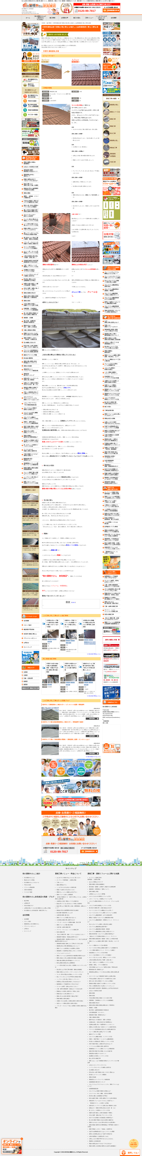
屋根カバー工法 (115, 112)
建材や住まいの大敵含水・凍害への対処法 (30, 326)
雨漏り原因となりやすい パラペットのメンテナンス (70, 972)
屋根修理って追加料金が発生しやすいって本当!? (112, 539)
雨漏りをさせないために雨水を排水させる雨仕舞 (31, 334)
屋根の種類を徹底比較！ (108, 351)
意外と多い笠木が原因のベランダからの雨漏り (31, 206)
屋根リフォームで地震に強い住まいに (66, 917)
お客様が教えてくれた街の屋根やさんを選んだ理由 (37, 908)
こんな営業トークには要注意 (111, 522)
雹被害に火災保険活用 (95, 1141)
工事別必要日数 (109, 410)
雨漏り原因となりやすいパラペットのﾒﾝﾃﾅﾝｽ (31, 229)
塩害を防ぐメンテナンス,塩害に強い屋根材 (31, 379)
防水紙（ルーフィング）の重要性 (97, 1074)
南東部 (26, 681)
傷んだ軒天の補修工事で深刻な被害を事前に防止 (31, 210)
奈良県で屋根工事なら (30, 634)
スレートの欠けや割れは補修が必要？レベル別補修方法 (103, 947)
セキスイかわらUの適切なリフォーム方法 (100, 896)
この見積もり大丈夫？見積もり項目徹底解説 (111, 510)
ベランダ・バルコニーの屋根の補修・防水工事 (69, 922)
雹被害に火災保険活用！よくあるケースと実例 (112, 478)
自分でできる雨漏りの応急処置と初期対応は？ (112, 469)
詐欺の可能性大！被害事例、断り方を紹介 (112, 518)
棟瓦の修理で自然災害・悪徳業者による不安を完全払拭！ (104, 988)
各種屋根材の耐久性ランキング (97, 1082)
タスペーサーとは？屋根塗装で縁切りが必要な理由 (102, 976)
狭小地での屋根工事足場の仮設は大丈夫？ (111, 402)
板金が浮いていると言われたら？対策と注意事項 (112, 535)
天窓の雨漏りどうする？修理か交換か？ (31, 454)
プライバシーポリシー (30, 638)
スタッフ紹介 (28, 625)
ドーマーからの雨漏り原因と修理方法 (30, 450)
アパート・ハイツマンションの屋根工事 (111, 610)
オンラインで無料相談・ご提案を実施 (66, 880)
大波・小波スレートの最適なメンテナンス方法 (31, 266)
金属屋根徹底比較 (93, 1088)
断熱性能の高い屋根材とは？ (28, 459)
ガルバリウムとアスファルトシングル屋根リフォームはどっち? (31, 398)
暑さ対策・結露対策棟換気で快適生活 (99, 1010)
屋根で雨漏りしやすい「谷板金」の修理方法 (30, 338)
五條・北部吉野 (28, 678)
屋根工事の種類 (111, 98)
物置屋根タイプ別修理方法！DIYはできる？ (111, 577)
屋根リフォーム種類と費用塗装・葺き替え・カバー (112, 355)
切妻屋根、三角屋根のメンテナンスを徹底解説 (31, 309)
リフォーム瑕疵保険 (29, 887)
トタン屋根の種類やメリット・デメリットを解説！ (102, 950)
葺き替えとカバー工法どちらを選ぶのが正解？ (112, 347)
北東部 (26, 675)
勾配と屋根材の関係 (30, 330)
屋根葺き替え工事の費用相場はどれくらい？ (112, 334)
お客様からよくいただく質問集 (97, 894)
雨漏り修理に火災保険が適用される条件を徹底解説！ (103, 1146)
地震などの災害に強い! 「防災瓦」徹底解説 (111, 448)
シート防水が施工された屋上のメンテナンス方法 (31, 224)
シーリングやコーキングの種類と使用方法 (31, 275)
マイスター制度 (28, 892)
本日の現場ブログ (28, 905)
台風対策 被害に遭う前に (63, 915)
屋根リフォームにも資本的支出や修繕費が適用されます (71, 955)
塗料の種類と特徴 (111, 640)
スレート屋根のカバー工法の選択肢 (112, 360)
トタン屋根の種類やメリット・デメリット (111, 373)
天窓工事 (113, 162)
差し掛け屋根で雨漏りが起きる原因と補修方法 (101, 1120)
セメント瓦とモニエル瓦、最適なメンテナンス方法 (102, 957)
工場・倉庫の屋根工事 (111, 606)
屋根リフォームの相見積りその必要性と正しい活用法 (112, 497)
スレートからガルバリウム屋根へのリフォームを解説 (112, 277)
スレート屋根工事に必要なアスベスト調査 (100, 1031)
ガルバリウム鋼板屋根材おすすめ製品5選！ (112, 298)
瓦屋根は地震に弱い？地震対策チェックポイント (112, 444)
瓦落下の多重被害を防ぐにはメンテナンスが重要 (112, 427)
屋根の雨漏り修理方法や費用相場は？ (31, 436)
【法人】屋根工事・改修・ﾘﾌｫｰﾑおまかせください (112, 618)
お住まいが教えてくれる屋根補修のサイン (112, 343)
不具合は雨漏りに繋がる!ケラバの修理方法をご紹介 (102, 978)
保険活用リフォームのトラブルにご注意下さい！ (101, 1100)
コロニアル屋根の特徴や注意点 (110, 368)
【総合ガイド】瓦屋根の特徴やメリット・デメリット (103, 936)
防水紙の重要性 (28, 358)
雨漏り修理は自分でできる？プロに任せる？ (31, 180)
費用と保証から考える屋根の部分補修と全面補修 (69, 958)
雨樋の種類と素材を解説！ (63, 998)
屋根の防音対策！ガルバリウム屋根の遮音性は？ (112, 311)
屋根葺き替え (114, 105)
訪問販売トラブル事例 (111, 526)
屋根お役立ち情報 (110, 418)
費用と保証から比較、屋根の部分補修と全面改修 (112, 338)
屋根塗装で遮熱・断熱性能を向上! (111, 465)
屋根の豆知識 (28, 366)
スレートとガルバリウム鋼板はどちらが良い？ (112, 272)
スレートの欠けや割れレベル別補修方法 (111, 364)
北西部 (26, 672)
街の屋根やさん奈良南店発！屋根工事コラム (35, 910)
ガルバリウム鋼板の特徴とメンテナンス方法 (31, 418)
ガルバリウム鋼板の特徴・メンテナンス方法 (100, 1036)
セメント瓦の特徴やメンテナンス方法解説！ (31, 247)
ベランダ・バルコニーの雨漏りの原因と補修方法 (31, 243)
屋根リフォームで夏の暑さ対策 (65, 924)
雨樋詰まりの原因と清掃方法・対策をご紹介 (68, 991)
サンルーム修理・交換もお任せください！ (112, 581)
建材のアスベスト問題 (30, 355)
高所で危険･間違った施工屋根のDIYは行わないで (31, 427)
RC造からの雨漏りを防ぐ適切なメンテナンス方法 (31, 441)
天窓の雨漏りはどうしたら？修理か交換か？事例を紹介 (103, 967)
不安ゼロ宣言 (27, 885)
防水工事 (113, 133)
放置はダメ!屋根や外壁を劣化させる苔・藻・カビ (31, 383)
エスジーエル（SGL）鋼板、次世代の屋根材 (100, 1093)
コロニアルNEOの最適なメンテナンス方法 (112, 398)
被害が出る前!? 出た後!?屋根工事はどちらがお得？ (112, 514)
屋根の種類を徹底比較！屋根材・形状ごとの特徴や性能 (103, 938)
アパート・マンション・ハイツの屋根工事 (67, 929)
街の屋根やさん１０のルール (31, 882)
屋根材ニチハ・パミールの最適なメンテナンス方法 (112, 390)
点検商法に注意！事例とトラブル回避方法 (67, 901)
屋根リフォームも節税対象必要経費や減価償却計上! (112, 623)
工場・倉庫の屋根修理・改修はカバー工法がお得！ (112, 585)
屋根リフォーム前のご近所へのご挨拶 (110, 501)
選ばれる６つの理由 (29, 880)
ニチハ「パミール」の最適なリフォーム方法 (100, 898)
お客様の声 (64, 18)
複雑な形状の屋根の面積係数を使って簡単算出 (31, 296)
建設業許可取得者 (29, 629)
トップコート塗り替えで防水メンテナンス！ (31, 477)
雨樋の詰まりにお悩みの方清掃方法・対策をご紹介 (112, 594)
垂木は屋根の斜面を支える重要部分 (66, 963)
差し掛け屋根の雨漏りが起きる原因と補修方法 (31, 313)
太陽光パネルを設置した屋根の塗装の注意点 (112, 381)
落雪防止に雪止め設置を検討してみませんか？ (69, 981)
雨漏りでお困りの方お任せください (66, 889)
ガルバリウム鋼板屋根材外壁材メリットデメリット (112, 307)
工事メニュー (89, 18)
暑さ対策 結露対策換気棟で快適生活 (30, 321)
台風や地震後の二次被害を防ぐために (112, 435)
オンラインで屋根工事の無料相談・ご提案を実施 (112, 493)
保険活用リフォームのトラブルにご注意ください (112, 548)
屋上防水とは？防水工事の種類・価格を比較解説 (31, 238)
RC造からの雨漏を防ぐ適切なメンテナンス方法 (101, 1041)
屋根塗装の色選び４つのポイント (110, 457)
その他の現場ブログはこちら (93, 756)
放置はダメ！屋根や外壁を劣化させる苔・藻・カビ (102, 1108)
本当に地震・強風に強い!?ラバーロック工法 (100, 1115)
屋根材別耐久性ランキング (29, 374)
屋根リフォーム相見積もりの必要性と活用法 (68, 948)
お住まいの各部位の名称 (31, 167)
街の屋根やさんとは (29, 877)
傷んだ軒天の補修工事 (95, 1058)
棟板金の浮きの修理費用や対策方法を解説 (31, 189)
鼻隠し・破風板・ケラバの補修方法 (31, 197)
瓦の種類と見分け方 (30, 342)
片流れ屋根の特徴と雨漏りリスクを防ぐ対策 (31, 304)
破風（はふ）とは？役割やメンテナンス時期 (31, 482)
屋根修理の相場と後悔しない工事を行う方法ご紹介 (70, 943)
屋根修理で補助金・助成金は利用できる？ (111, 482)
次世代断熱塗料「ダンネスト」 (109, 461)
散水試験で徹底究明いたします (65, 912)
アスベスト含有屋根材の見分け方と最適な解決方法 (102, 1029)
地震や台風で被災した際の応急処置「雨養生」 (31, 284)
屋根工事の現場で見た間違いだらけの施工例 (111, 452)
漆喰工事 (113, 119)
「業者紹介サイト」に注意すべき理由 (111, 552)
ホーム (28, 18)
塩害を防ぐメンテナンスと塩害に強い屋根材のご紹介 (103, 1105)
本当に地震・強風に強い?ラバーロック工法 (31, 289)
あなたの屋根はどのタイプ (96, 882)
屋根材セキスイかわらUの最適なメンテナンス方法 (112, 394)
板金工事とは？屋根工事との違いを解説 (31, 184)
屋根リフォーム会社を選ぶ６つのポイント (112, 414)
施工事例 (52, 18)
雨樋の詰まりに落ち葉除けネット (65, 993)
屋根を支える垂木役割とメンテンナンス (30, 431)
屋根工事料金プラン (62, 885)
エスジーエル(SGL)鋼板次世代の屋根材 (31, 413)
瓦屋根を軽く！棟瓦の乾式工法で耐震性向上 (100, 1022)
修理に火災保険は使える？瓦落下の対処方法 (112, 431)
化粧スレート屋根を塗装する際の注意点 (110, 385)
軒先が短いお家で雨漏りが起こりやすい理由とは (31, 346)
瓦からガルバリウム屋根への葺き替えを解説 (112, 281)
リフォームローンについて (63, 953)
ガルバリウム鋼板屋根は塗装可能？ (112, 285)
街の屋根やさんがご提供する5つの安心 (40, 17)
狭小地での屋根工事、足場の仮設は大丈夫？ (100, 908)
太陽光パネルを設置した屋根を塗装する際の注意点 (70, 1001)
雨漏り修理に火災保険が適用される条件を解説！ (112, 474)
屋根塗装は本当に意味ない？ (29, 175)
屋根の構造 (27, 193)
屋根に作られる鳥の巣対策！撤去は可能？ (67, 996)
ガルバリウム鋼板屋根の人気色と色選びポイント (101, 931)
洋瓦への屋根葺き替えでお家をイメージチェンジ (31, 392)
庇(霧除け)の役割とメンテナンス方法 (29, 270)
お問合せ (26, 642)
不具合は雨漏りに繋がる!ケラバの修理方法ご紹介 (31, 201)
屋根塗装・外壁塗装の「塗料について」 (99, 889)
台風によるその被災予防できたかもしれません (112, 422)
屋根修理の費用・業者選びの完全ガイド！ (31, 170)
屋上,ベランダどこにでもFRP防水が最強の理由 (31, 233)
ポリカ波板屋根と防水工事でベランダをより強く (112, 589)
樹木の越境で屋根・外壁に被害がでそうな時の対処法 (112, 543)
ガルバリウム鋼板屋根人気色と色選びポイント (112, 294)
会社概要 (113, 18)
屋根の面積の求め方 (30, 293)
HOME (43, 23)
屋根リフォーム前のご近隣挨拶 (65, 894)
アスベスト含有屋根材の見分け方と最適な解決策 (31, 351)
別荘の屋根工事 (109, 614)
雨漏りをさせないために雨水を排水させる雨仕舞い (102, 1122)
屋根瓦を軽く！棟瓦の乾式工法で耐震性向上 (111, 439)
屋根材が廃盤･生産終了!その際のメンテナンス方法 (102, 983)
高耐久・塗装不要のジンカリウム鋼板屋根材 (31, 422)
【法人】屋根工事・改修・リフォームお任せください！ (71, 934)
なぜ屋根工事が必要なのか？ (112, 321)
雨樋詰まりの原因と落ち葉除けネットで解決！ (112, 598)
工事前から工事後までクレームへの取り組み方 (112, 505)
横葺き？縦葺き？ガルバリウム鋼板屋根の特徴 (112, 302)
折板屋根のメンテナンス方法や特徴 (98, 952)
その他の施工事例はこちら (94, 654)
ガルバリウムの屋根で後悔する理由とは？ (30, 408)
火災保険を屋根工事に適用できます (66, 920)
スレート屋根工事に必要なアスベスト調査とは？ (31, 473)
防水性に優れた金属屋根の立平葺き (98, 1095)
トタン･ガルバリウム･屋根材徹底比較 (30, 404)
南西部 (26, 684)
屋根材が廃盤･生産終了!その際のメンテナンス (31, 388)
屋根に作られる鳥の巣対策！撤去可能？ (112, 602)
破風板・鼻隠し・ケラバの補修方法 (98, 964)
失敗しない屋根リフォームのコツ (111, 326)
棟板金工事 (113, 147)
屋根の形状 (27, 300)
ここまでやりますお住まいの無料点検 (101, 17)
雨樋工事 (113, 126)
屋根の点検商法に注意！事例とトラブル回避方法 (112, 531)
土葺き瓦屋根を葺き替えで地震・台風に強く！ (31, 256)
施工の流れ (76, 18)
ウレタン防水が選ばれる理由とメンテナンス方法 (31, 220)
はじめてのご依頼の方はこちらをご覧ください (69, 877)
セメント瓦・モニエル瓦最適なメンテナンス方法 (31, 252)
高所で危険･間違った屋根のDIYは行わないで (100, 1043)
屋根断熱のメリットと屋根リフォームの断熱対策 (31, 464)
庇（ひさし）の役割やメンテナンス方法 (31, 445)
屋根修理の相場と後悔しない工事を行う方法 (111, 330)
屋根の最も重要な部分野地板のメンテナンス (30, 362)
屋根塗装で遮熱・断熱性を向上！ (97, 1015)
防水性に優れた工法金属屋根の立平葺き (30, 279)
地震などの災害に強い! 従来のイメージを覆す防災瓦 (102, 1027)
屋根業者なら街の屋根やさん (31, 924)
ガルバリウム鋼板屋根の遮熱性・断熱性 (112, 289)
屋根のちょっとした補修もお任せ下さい (67, 892)
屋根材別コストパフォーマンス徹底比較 (31, 369)
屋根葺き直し (114, 140)
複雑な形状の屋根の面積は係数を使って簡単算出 (101, 1005)
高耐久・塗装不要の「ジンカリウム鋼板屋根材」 (101, 1039)
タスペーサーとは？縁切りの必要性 (30, 215)
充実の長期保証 (28, 889)
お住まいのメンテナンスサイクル (97, 1065)
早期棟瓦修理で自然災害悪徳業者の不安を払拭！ (31, 261)
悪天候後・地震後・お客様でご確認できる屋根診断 (102, 886)
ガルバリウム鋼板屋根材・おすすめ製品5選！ (101, 915)
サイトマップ (28, 647)
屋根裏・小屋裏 (28, 317)
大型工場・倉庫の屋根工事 (63, 927)
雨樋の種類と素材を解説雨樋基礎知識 (31, 468)
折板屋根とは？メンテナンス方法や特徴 (112, 377)
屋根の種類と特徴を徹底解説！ (30, 163)
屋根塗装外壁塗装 (113, 155)
